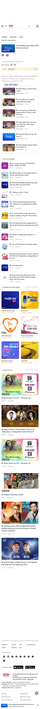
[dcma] (29, 657)
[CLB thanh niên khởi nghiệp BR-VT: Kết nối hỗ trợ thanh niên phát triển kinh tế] (4, 225)
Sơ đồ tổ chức (24, 693)
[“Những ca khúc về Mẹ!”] (4, 194)
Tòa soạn (13, 644)
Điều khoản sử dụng (25, 697)
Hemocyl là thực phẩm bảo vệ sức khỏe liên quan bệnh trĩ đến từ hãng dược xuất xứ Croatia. (23, 277)
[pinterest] (16, 657)
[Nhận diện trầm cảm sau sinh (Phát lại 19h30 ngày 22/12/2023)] (9, 125)
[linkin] (20, 657)
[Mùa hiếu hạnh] (4, 267)
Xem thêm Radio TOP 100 (31, 370)
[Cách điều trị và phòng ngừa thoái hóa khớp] (9, 102)
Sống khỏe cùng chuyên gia (8, 40)
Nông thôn (24, 361)
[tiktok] (12, 657)
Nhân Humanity (6, 336)
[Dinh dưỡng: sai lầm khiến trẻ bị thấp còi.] (9, 147)
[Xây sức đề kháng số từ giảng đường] (4, 246)
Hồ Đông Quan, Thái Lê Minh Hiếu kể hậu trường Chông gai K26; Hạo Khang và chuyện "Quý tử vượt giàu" (18, 528)
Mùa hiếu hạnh (17, 265)
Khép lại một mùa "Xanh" (13, 494)
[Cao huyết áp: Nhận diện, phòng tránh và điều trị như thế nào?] (9, 113)
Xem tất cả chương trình (31, 287)
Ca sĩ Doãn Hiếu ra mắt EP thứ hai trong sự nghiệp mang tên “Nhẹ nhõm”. (23, 214)
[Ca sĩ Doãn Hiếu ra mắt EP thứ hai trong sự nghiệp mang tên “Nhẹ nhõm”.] (4, 215)
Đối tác (4, 647)
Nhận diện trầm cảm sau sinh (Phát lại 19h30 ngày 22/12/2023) (26, 124)
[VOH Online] (11, 26)
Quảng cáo (5, 644)
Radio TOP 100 (7, 370)
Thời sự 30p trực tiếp (7, 311)
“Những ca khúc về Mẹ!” (20, 192)
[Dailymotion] (4, 661)
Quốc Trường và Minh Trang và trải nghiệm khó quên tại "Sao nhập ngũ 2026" (19, 563)
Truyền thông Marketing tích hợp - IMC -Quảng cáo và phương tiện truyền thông (23, 204)
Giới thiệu (4, 693)
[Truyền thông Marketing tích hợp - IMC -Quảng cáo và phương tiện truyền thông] (4, 204)
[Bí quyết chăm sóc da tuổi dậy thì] (9, 136)
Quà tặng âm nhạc (7, 361)
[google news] (25, 657)
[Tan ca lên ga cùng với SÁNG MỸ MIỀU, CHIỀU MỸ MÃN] (4, 165)
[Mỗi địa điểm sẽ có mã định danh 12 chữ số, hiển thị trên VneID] (4, 175)
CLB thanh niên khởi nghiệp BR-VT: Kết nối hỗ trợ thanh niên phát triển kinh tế (24, 225)
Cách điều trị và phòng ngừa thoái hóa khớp (25, 100)
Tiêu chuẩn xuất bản (25, 700)
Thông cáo (14, 647)
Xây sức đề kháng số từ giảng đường (24, 244)
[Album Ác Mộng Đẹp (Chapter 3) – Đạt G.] (4, 237)
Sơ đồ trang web (6, 697)
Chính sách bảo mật (6, 700)
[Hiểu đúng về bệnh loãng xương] (9, 91)
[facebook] (4, 657)
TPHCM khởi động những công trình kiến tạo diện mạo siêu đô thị (23, 184)
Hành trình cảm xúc (27, 336)
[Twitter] (33, 657)
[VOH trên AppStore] (18, 667)
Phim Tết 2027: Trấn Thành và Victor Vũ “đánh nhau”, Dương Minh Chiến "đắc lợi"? (17, 430)
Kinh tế (21, 37)
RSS (20, 644)
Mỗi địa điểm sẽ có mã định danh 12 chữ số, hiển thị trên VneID (23, 174)
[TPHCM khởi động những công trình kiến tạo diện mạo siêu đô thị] (4, 185)
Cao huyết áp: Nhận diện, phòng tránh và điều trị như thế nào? (26, 112)
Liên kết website (31, 644)
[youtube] (8, 657)
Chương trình (13, 37)
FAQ (20, 647)
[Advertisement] (20, 603)
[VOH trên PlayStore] (30, 667)
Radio (5, 37)
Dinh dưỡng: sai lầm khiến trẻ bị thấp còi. (26, 146)
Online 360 (24, 311)
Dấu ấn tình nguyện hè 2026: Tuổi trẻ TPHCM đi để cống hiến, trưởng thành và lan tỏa (24, 256)
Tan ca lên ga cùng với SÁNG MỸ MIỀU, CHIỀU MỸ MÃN (22, 164)
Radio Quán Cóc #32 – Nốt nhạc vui (17, 398)
